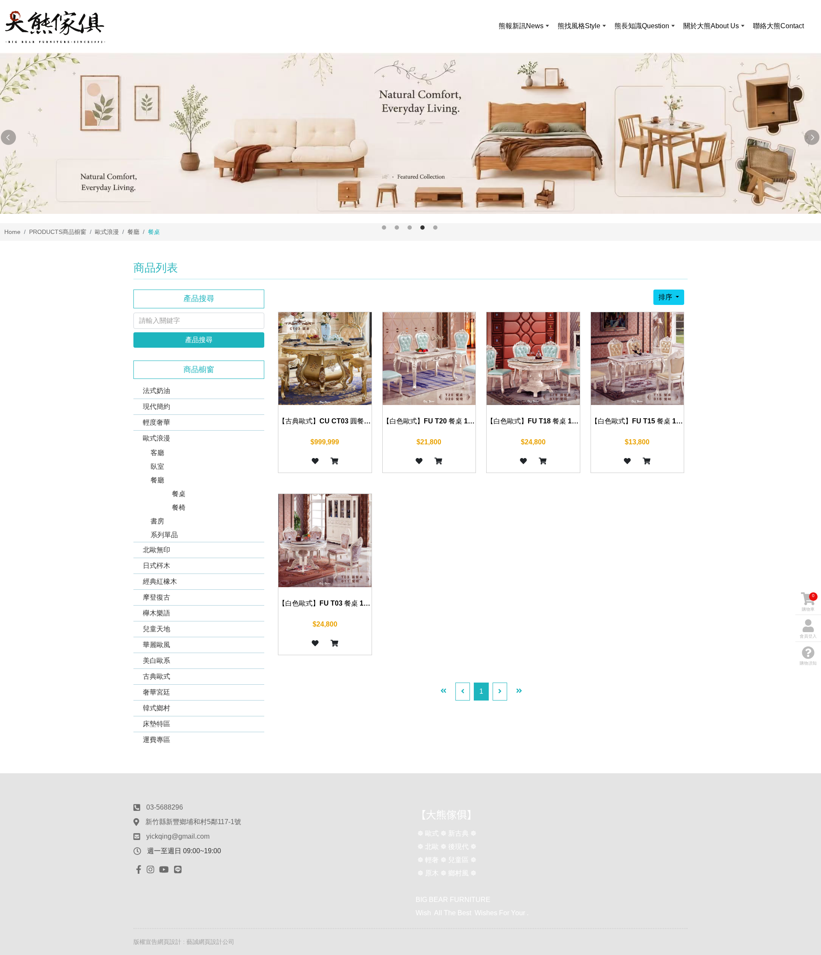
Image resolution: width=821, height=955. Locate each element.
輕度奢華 (156, 422)
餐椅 (179, 507)
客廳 (157, 452)
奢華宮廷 (156, 692)
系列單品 (164, 534)
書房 (157, 521)
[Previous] (462, 692)
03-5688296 (164, 807)
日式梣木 (156, 565)
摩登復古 (156, 597)
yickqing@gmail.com (178, 836)
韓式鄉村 (156, 708)
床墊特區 (156, 723)
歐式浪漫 (156, 438)
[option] (410, 133)
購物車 (808, 602)
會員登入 (808, 636)
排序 (666, 297)
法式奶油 (156, 390)
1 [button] (384, 227)
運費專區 (156, 739)
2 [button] (397, 227)
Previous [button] (8, 137)
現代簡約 (156, 406)
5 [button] (435, 227)
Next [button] (812, 137)
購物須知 (808, 663)
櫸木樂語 (156, 613)
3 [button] (410, 227)
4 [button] (422, 227)
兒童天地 (156, 629)
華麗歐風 (156, 644)
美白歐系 (156, 660)
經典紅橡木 (160, 581)
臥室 (157, 466)
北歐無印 (156, 549)
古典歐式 (156, 676)
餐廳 (157, 480)
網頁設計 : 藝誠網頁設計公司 (195, 941)
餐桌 (179, 493)
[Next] (500, 692)
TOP (794, 820)
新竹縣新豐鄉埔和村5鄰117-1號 (193, 821)
